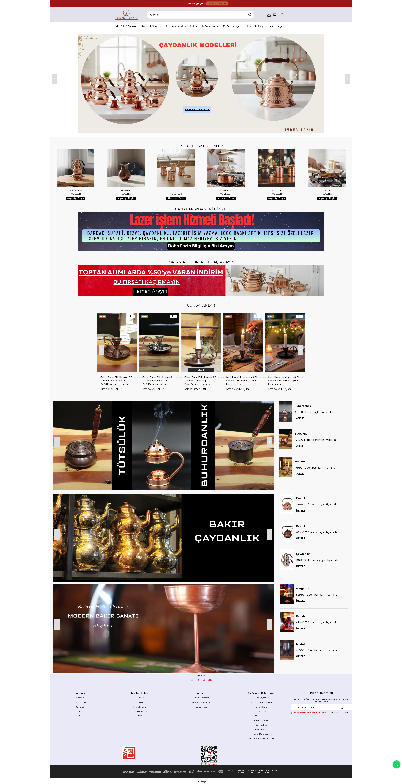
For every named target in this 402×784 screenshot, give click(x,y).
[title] (163, 445)
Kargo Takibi (201, 707)
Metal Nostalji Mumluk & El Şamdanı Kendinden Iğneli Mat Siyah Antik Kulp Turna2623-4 (199, 379)
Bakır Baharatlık (261, 734)
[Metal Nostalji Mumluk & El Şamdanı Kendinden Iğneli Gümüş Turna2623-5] (159, 342)
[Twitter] (198, 680)
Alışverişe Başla (75, 198)
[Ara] (250, 14)
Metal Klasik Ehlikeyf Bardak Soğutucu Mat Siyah (284, 379)
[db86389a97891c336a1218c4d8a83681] (138, 753)
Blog (80, 711)
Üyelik (141, 698)
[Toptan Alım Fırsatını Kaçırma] (201, 280)
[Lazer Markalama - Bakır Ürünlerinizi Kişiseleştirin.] (201, 231)
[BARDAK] (276, 168)
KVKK (140, 716)
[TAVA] (326, 168)
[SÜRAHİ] (125, 168)
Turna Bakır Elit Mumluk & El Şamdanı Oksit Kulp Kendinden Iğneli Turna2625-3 (116, 379)
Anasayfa (80, 698)
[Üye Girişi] (269, 15)
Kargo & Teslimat (140, 707)
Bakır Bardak (261, 729)
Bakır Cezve (261, 707)
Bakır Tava (261, 711)
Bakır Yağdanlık (261, 720)
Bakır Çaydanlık (261, 698)
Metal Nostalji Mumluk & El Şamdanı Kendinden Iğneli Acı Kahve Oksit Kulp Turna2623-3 (241, 379)
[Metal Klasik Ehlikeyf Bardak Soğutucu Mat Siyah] (285, 342)
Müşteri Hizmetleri (201, 698)
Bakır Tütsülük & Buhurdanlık (261, 738)
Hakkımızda (80, 702)
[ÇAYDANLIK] (75, 168)
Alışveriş (140, 702)
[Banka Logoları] (173, 771)
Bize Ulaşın (80, 707)
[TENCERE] (226, 168)
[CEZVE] (175, 168)
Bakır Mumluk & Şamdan (261, 702)
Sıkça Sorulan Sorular (201, 702)
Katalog (80, 716)
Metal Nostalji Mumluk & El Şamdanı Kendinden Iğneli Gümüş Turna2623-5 (157, 379)
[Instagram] (204, 680)
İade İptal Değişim (140, 711)
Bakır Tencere (261, 716)
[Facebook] (192, 680)
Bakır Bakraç (261, 725)
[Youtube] (210, 680)
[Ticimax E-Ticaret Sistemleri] (201, 781)
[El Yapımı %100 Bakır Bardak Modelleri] (201, 83)
